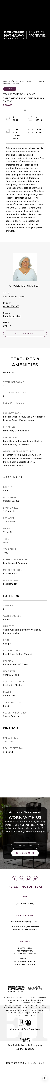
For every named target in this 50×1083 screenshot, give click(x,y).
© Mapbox (15, 1029)
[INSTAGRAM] (21, 878)
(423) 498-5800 (32, 922)
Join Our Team (25, 853)
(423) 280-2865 (11, 306)
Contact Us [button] (25, 845)
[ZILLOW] (28, 878)
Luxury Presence (25, 1049)
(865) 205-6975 (30, 929)
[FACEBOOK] (14, 878)
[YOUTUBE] (35, 878)
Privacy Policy (36, 1063)
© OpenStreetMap (30, 1029)
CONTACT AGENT (25, 333)
